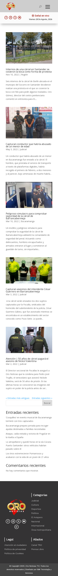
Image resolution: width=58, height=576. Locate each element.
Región (24, 74)
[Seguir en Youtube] (19, 17)
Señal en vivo (42, 15)
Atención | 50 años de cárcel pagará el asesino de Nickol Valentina (27, 360)
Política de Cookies (14, 553)
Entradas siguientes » (42, 398)
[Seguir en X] (15, 17)
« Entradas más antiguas (17, 398)
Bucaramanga (28, 221)
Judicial (23, 149)
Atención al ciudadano (15, 545)
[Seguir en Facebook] (6, 17)
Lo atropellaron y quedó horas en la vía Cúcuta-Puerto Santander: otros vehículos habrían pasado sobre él (29, 445)
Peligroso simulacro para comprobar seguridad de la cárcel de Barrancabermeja (26, 216)
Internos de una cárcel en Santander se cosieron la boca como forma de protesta (29, 70)
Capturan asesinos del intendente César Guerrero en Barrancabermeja (28, 290)
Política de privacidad (15, 549)
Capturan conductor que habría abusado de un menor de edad (28, 145)
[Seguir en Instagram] (10, 17)
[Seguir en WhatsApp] (16, 527)
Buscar (47, 403)
